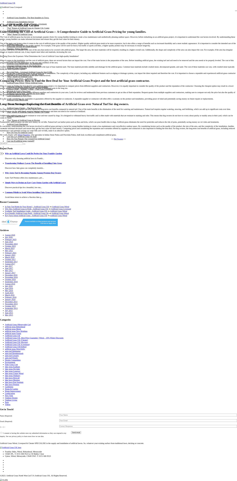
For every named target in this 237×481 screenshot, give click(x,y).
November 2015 (11, 304)
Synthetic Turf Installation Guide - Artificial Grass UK (26, 211)
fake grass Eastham (12, 367)
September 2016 (11, 282)
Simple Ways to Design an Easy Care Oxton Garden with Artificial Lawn (35, 183)
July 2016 (9, 286)
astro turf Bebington (12, 351)
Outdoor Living (11, 400)
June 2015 (9, 313)
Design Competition (13, 360)
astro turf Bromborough (14, 353)
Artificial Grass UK (7, 3)
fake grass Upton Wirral (14, 373)
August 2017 (10, 264)
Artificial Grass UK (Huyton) (16, 342)
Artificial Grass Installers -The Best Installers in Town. (28, 18)
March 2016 (9, 295)
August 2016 (10, 284)
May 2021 (9, 251)
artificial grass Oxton (13, 333)
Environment (10, 362)
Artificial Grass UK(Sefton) (16, 347)
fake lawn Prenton (12, 384)
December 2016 (11, 275)
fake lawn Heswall (12, 378)
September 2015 (11, 308)
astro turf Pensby (11, 358)
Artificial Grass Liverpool (61, 209)
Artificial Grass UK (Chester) (16, 340)
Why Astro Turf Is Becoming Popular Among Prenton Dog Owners (33, 173)
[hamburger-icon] (236, 10)
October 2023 (10, 246)
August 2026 (10, 235)
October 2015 (10, 306)
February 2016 (10, 297)
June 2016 (9, 288)
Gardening (9, 387)
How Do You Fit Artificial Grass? (20, 132)
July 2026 (9, 237)
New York (9, 396)
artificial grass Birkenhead (15, 327)
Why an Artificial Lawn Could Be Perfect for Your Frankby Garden (33, 153)
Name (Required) (6, 416)
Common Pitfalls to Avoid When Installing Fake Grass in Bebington (33, 192)
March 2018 (9, 257)
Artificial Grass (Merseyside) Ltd (18, 325)
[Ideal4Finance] (29, 225)
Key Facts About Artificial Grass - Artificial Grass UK (26, 216)
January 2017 (10, 273)
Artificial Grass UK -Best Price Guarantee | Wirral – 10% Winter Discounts (34, 338)
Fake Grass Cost (11, 364)
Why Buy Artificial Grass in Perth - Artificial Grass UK (26, 209)
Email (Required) (6, 421)
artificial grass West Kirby (15, 349)
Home (9, 11)
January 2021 (10, 255)
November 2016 (11, 277)
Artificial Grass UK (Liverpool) (17, 345)
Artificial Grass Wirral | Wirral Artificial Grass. (25, 83)
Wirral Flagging (24, 135)
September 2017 (11, 262)
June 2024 (9, 242)
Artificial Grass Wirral (60, 207)
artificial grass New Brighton (16, 331)
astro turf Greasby (12, 356)
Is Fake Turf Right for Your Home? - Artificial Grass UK (27, 207)
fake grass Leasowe (12, 371)
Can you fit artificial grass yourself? (20, 141)
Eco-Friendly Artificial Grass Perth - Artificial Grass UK (27, 213)
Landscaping (10, 393)
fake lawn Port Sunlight (14, 382)
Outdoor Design (11, 398)
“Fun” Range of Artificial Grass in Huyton (23, 120)
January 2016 (10, 299)
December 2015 (11, 302)
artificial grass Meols (13, 329)
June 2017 (9, 268)
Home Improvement (13, 391)
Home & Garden (11, 389)
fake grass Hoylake (12, 369)
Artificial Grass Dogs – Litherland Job (22, 79)
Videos (7, 404)
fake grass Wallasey (12, 376)
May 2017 (9, 271)
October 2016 (10, 279)
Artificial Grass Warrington (17, 124)
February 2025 (10, 239)
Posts (9, 14)
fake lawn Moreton (12, 380)
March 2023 (9, 248)
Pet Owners (118, 139)
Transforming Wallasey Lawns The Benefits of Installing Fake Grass (33, 163)
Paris (7, 402)
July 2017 (9, 266)
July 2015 (9, 311)
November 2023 (11, 244)
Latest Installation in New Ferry (19, 96)
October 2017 (10, 259)
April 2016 (9, 293)
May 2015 (9, 315)
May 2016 (9, 291)
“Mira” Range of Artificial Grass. (20, 34)
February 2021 (10, 253)
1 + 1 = (2, 427)
